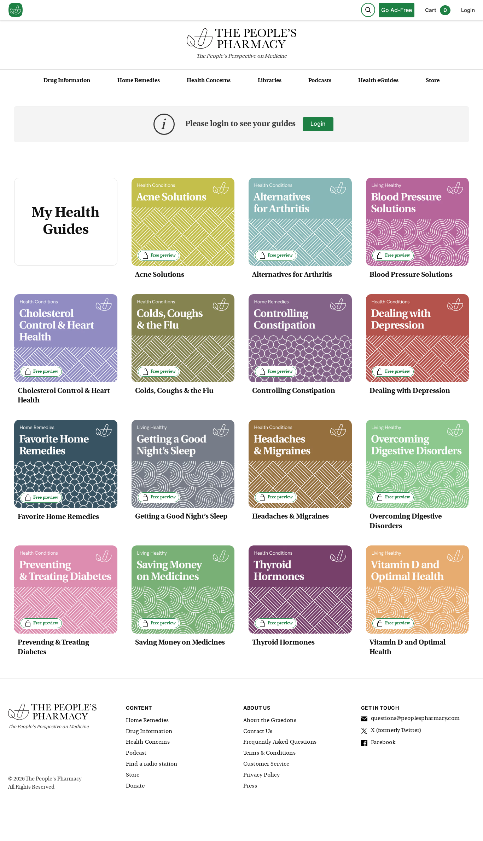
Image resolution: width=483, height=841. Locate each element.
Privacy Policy (261, 775)
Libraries (269, 81)
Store (433, 81)
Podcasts (319, 81)
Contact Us (258, 731)
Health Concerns (209, 81)
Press (250, 786)
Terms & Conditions (269, 753)
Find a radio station (152, 764)
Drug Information (66, 81)
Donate (135, 786)
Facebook (383, 742)
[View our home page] (15, 10)
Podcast (136, 753)
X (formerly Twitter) (396, 730)
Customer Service (266, 764)
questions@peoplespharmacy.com (415, 718)
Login (468, 10)
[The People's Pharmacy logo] (241, 40)
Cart (436, 10)
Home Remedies (138, 81)
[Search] (368, 10)
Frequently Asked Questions (279, 742)
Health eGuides (378, 81)
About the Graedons (269, 720)
